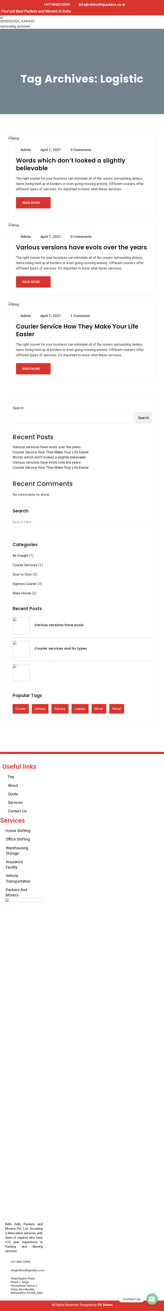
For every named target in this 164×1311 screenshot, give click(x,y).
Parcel (116, 709)
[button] (144, 22)
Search (18, 408)
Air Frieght (20, 556)
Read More (31, 203)
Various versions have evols (58, 625)
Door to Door (22, 574)
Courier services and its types (60, 648)
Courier (21, 709)
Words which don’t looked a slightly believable (70, 164)
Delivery (40, 709)
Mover (99, 709)
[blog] (14, 138)
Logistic (80, 709)
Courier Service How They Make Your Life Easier (77, 330)
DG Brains (105, 1305)
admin (25, 150)
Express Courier (25, 584)
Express (60, 709)
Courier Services (25, 565)
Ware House (22, 593)
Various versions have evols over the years (81, 247)
